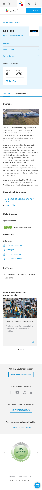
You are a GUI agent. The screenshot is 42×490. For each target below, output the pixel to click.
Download (33, 11)
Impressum (12, 476)
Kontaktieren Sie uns (21, 410)
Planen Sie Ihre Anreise (21, 428)
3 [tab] (23, 349)
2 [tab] (21, 349)
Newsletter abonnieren (21, 375)
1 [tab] (18, 349)
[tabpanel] (20, 322)
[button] (21, 43)
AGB (31, 476)
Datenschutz (23, 476)
